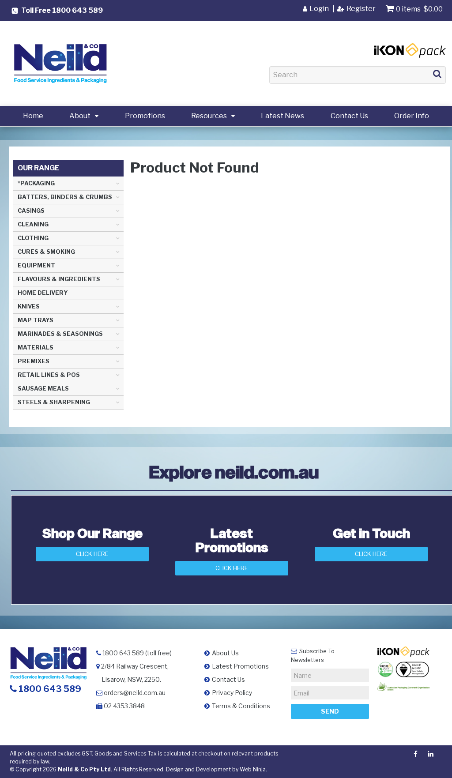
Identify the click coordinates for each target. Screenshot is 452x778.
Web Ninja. (253, 769)
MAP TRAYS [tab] (35, 320)
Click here (371, 553)
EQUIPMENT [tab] (36, 265)
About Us (225, 653)
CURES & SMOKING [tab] (46, 251)
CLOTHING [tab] (33, 238)
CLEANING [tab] (33, 224)
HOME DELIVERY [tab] (43, 292)
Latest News (282, 116)
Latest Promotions (240, 666)
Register (361, 8)
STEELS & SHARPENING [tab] (54, 402)
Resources (209, 116)
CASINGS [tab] (31, 210)
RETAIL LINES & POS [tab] (49, 375)
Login (319, 8)
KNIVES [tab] (29, 306)
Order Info (411, 116)
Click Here (92, 553)
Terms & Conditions (241, 706)
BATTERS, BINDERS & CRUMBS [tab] (65, 197)
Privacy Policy (232, 692)
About (79, 116)
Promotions (145, 116)
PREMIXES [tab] (33, 361)
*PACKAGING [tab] (36, 183)
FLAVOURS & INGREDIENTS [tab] (59, 279)
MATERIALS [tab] (35, 347)
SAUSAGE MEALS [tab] (43, 388)
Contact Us (349, 116)
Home (33, 116)
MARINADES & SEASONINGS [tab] (60, 334)
